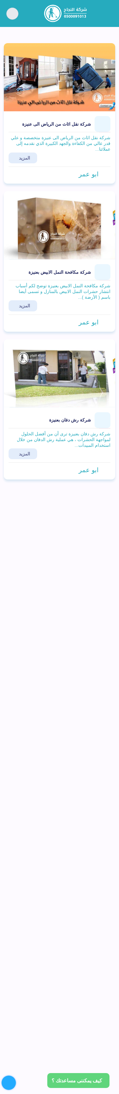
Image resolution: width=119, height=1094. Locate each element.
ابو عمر (89, 174)
